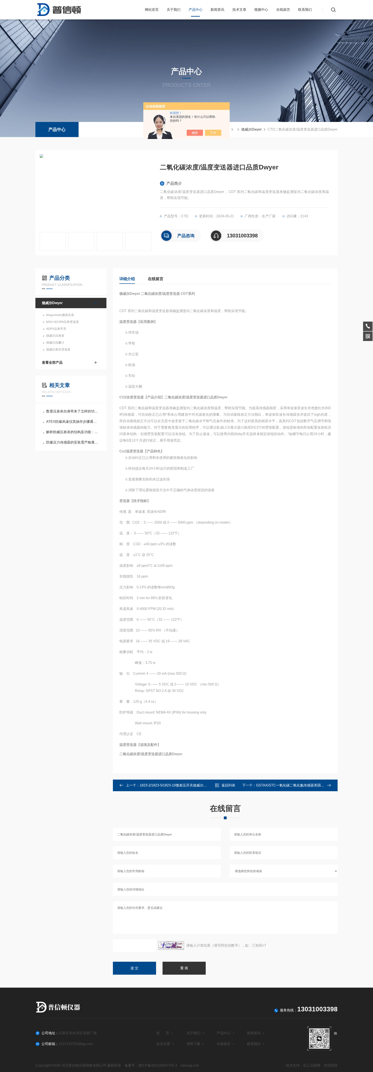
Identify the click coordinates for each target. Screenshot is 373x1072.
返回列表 (228, 785)
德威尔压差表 (55, 335)
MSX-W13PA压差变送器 (62, 322)
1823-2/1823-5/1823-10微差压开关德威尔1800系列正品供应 (186, 785)
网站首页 (152, 9)
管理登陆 (331, 1065)
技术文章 (239, 9)
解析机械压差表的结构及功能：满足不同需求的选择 (73, 432)
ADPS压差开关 (56, 328)
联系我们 (305, 9)
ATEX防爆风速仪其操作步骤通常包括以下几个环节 (73, 421)
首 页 (162, 1033)
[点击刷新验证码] (171, 945)
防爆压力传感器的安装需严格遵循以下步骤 (73, 442)
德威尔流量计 (55, 342)
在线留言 (283, 9)
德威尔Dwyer (251, 129)
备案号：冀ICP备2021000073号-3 (151, 1065)
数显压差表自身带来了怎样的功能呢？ (73, 411)
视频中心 (261, 9)
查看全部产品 (52, 362)
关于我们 (173, 9)
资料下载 (193, 1044)
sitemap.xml (189, 1065)
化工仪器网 (311, 1065)
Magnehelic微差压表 (60, 315)
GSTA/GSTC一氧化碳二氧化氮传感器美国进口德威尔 (297, 785)
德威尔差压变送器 (58, 349)
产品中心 (195, 9)
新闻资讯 (217, 9)
